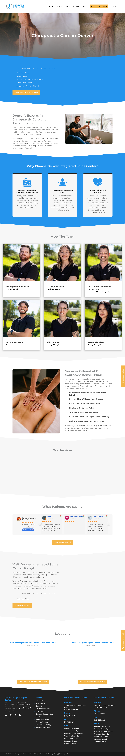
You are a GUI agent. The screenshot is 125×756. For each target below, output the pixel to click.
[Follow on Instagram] (11, 715)
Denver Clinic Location (104, 698)
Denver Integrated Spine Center (29, 519)
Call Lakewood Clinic (123, 640)
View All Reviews (61, 542)
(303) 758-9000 (22, 73)
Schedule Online (22, 605)
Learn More (23, 481)
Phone (67, 713)
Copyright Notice (65, 754)
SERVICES (59, 6)
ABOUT (50, 6)
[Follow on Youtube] (6, 715)
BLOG (77, 6)
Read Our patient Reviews (26, 92)
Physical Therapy (42, 722)
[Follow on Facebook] (15, 715)
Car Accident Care (43, 709)
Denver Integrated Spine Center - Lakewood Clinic (33, 643)
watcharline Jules (76, 517)
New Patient (40, 703)
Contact (39, 706)
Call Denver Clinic (123, 375)
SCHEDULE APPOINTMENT (99, 6)
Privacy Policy (53, 754)
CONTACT (84, 6)
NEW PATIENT (70, 6)
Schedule (39, 701)
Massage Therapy (42, 719)
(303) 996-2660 (70, 722)
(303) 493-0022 (33, 645)
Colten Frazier (98, 517)
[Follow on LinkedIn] (20, 715)
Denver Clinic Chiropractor (92, 682)
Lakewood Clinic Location (75, 698)
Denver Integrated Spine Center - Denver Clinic (92, 643)
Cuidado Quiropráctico (44, 714)
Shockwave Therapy (43, 725)
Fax (65, 719)
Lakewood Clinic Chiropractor (33, 682)
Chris (49, 517)
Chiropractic (40, 711)
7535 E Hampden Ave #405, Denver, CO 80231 (35, 68)
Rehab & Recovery (43, 727)
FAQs (38, 717)
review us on (27, 529)
